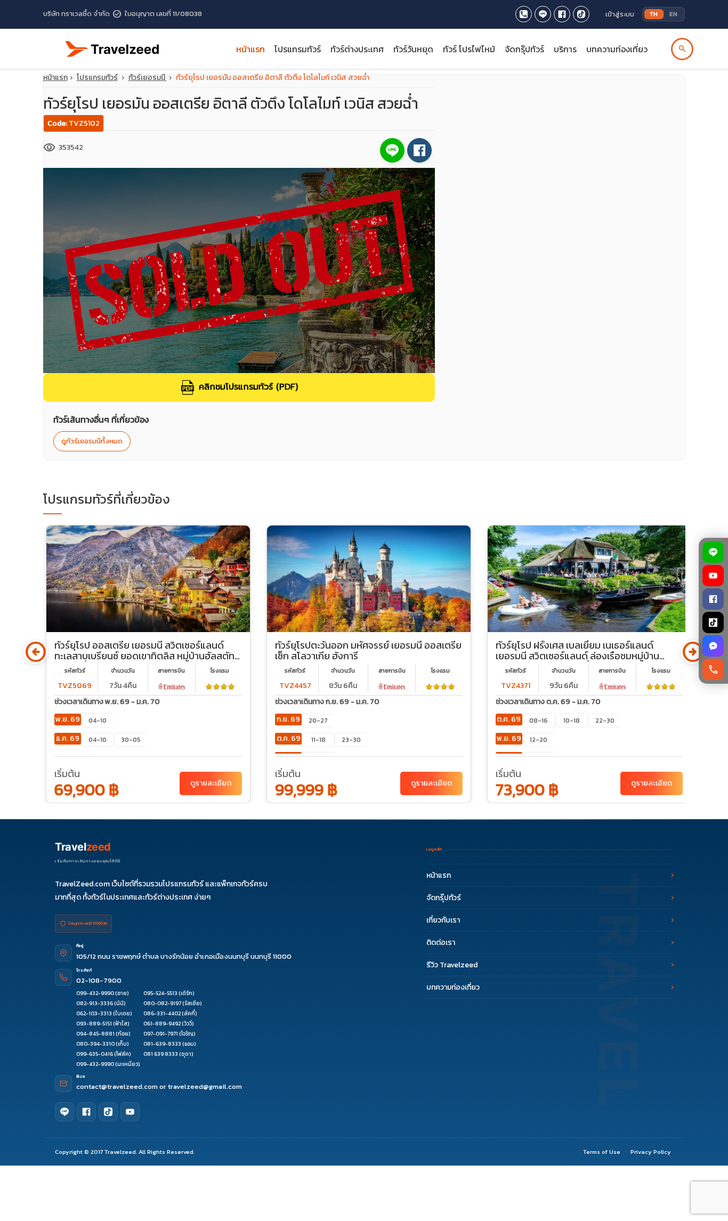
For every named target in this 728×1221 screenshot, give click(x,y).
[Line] (64, 1111)
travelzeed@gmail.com (205, 1086)
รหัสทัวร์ (74, 670)
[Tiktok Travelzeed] (581, 14)
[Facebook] (713, 599)
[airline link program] (171, 685)
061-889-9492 (162, 1024)
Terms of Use (601, 1151)
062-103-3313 (94, 1013)
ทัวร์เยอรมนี (147, 77)
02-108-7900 (99, 980)
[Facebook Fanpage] (562, 14)
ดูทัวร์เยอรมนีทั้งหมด (92, 441)
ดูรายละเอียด (210, 783)
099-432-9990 (95, 993)
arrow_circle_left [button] (35, 652)
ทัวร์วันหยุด (413, 49)
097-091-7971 (160, 1034)
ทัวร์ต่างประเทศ (357, 49)
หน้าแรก (250, 49)
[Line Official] (543, 14)
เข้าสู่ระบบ (619, 14)
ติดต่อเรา (440, 942)
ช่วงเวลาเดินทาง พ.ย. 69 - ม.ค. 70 (107, 701)
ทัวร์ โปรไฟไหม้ (469, 49)
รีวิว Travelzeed (452, 965)
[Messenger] (713, 646)
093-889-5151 (94, 1024)
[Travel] (112, 44)
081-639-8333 (162, 1044)
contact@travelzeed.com (117, 1086)
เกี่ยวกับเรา (443, 920)
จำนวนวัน (123, 670)
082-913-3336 (94, 1003)
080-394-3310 (95, 1044)
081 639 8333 (160, 1054)
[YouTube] (713, 575)
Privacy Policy (650, 1151)
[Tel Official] (523, 14)
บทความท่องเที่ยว (617, 49)
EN (673, 14)
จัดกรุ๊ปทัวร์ (524, 49)
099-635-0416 (94, 1054)
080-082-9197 (162, 1003)
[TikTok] (713, 622)
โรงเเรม (220, 670)
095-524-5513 (160, 993)
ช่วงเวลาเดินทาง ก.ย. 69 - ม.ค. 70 (327, 701)
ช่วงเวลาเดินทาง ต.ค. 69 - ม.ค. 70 (548, 701)
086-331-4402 (162, 1013)
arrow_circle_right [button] (693, 652)
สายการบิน (171, 670)
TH (654, 14)
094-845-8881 (95, 1034)
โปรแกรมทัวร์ (97, 77)
